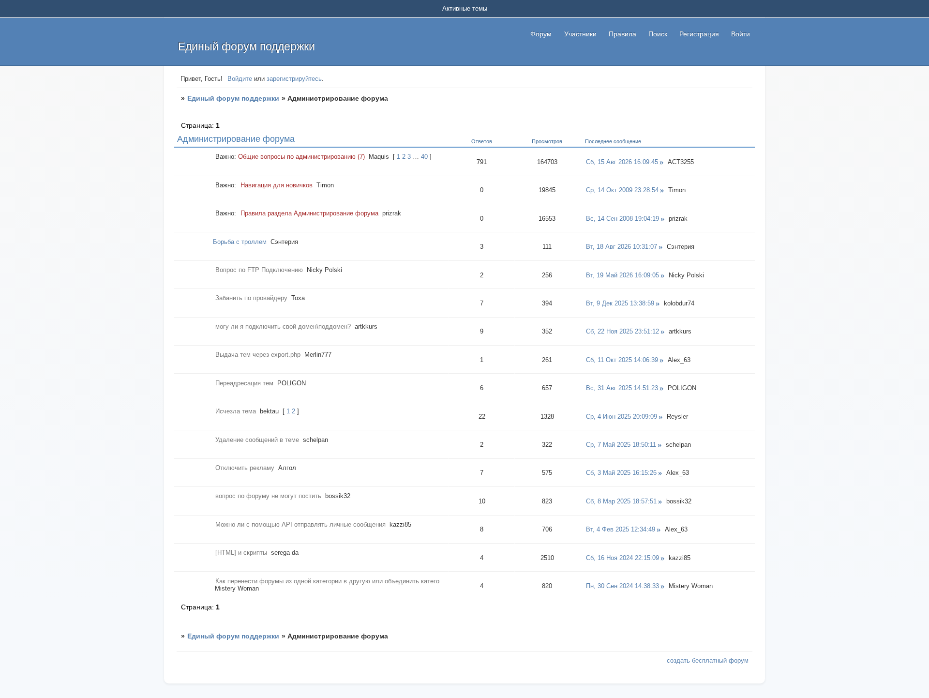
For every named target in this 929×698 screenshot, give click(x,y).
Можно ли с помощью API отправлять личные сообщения (300, 524)
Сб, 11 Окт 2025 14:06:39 (622, 360)
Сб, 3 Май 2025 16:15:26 (621, 472)
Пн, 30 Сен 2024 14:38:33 (622, 586)
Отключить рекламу (244, 467)
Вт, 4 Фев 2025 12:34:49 (620, 529)
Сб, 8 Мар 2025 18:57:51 (621, 501)
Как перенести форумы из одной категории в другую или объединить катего (327, 581)
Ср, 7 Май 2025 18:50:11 (621, 444)
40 (424, 156)
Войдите (239, 78)
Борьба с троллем (240, 241)
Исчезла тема (235, 411)
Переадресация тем (244, 383)
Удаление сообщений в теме (257, 439)
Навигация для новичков (276, 185)
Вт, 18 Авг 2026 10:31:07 (621, 246)
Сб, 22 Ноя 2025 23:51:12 (622, 331)
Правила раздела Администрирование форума (309, 213)
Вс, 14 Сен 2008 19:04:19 (622, 218)
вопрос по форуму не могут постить (268, 496)
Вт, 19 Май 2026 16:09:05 (622, 275)
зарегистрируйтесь (294, 78)
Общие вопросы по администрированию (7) (301, 156)
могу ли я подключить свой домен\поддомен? (283, 326)
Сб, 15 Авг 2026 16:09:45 (622, 162)
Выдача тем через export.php (257, 354)
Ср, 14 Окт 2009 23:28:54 (622, 190)
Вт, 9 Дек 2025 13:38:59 (620, 303)
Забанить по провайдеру (251, 298)
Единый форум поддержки (233, 98)
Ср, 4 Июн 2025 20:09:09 (621, 416)
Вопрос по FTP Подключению (259, 269)
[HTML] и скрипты (241, 552)
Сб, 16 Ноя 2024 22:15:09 (622, 557)
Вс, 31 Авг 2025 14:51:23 (622, 388)
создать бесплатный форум (708, 660)
